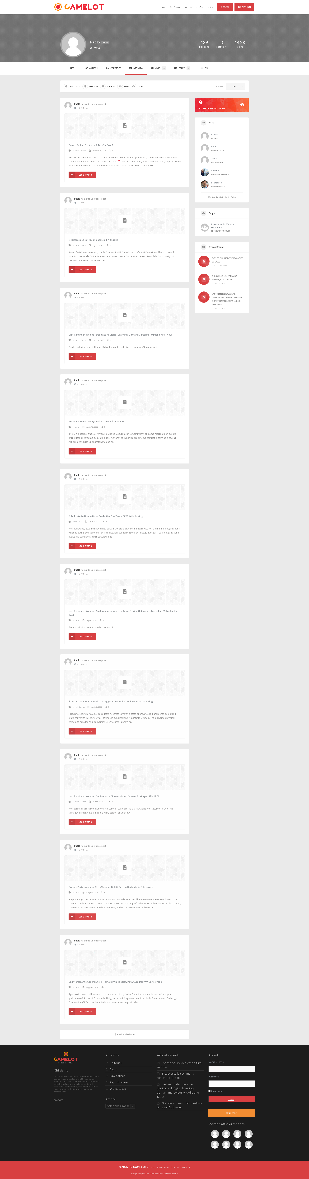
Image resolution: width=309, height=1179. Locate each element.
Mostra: (220, 86)
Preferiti (111, 86)
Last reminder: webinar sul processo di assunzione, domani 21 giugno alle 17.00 (114, 796)
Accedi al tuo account (212, 108)
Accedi (224, 7)
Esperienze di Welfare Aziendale (222, 225)
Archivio (190, 7)
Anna (214, 158)
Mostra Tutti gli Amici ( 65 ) (222, 197)
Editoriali (76, 150)
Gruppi (184, 68)
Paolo (77, 104)
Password (213, 1076)
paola (214, 146)
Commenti (115, 68)
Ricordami (217, 1091)
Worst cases (118, 1088)
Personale (75, 86)
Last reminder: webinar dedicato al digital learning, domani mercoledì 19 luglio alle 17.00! (120, 334)
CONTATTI (58, 1100)
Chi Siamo (175, 7)
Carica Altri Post (126, 1034)
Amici (160, 68)
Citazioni (93, 86)
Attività (138, 68)
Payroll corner (78, 707)
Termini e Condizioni (180, 1167)
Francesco (216, 182)
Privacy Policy (163, 1167)
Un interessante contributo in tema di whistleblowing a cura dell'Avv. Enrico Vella (115, 981)
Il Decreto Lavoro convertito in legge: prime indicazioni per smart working (111, 701)
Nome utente (216, 1061)
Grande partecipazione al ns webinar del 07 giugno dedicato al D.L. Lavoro (111, 887)
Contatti (151, 1167)
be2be (146, 1173)
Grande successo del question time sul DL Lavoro (97, 421)
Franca (214, 134)
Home (162, 7)
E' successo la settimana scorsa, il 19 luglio (93, 239)
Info (72, 68)
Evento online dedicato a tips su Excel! (91, 145)
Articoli (93, 68)
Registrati (244, 7)
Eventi (83, 150)
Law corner (77, 521)
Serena (215, 170)
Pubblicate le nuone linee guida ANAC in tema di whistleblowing (106, 516)
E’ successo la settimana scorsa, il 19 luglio (224, 278)
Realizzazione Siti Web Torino (164, 1173)
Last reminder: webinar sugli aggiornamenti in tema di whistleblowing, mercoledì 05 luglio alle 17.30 (123, 612)
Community (206, 7)
